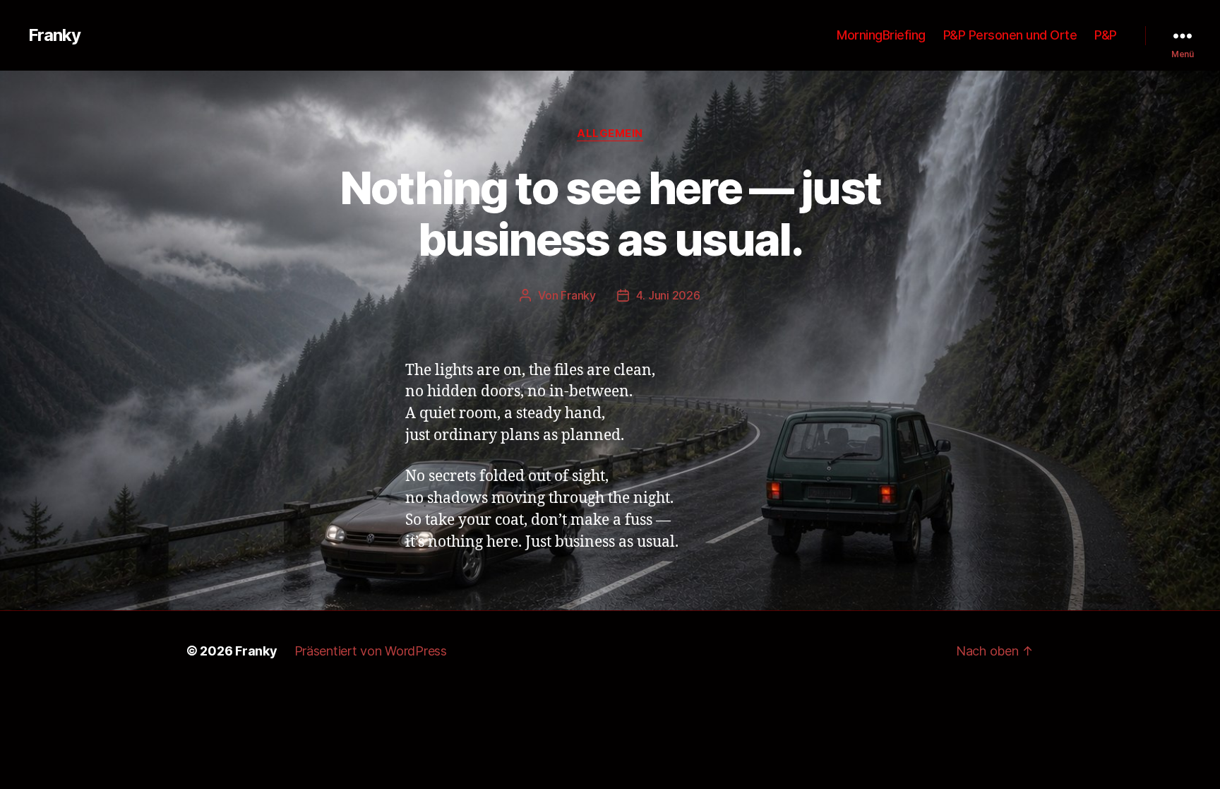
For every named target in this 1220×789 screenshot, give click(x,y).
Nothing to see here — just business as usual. (610, 213)
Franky (54, 35)
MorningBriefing (881, 35)
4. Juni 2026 (668, 295)
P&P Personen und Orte (1010, 35)
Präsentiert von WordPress (370, 650)
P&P (1105, 35)
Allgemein (610, 133)
